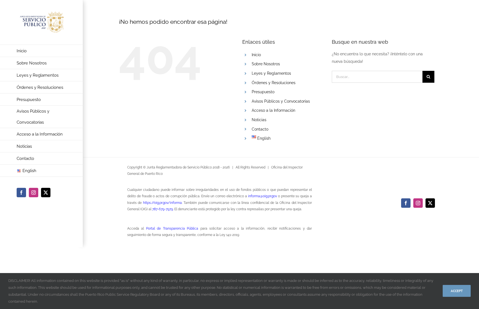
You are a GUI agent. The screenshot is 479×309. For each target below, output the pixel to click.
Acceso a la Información (273, 110)
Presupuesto (263, 92)
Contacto (260, 129)
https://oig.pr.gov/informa (162, 203)
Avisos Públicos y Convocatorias (281, 101)
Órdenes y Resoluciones (273, 83)
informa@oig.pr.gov (262, 196)
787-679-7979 (162, 209)
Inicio (256, 55)
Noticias (259, 120)
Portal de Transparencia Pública (172, 228)
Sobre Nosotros (266, 64)
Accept (457, 291)
